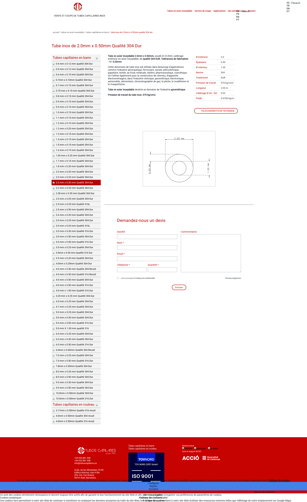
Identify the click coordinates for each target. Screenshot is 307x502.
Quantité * (153, 264)
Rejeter (153, 486)
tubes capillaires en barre (97, 32)
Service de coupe (203, 11)
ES (288, 2)
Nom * (120, 242)
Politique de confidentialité (145, 278)
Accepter (153, 489)
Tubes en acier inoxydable (179, 11)
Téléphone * (123, 264)
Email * (121, 253)
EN (288, 8)
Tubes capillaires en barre (141, 445)
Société (121, 231)
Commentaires (189, 231)
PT (288, 11)
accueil (56, 32)
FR (288, 5)
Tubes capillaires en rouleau (142, 448)
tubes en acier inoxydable (72, 32)
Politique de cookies (279, 480)
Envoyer (179, 287)
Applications (219, 11)
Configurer (153, 483)
